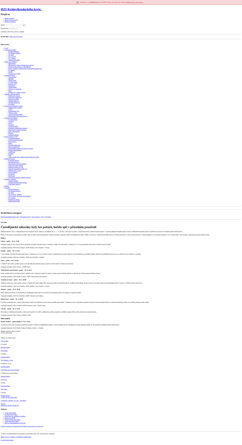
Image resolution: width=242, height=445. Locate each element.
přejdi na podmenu (10, 22)
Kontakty (13, 437)
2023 (42, 217)
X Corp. (16, 400)
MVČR (3, 404)
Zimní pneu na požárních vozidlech (15, 416)
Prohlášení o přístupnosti (24, 437)
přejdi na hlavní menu (11, 20)
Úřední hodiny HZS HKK (12, 420)
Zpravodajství (36, 217)
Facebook (23, 400)
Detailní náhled (5, 347)
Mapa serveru (14, 36)
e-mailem (10, 400)
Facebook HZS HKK (11, 414)
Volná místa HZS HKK (12, 421)
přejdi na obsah (9, 18)
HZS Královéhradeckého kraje (21, 9)
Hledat (3, 25)
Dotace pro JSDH (10, 418)
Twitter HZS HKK (10, 413)
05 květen (48, 217)
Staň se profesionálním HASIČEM (15, 423)
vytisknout (4, 400)
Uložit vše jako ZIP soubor (9, 397)
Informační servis (25, 217)
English (20, 36)
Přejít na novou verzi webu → (135, 2)
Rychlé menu (5, 28)
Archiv (7, 440)
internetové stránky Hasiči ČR (10, 405)
